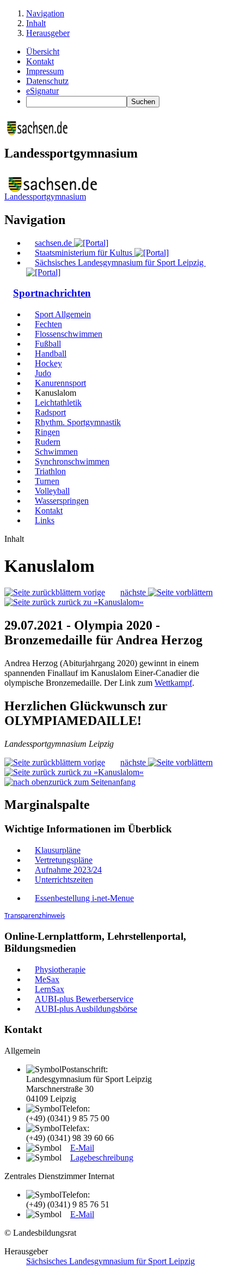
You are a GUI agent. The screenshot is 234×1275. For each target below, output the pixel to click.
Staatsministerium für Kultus (84, 252)
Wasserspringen (62, 500)
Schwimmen (56, 451)
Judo (43, 373)
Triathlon (50, 471)
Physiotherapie (60, 969)
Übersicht (42, 51)
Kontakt (40, 61)
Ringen (47, 432)
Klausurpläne (58, 850)
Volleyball (52, 491)
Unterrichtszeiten (64, 879)
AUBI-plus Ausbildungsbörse (86, 1008)
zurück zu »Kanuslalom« (100, 602)
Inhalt (36, 23)
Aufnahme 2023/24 (68, 869)
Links (44, 520)
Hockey (48, 363)
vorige (93, 592)
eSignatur (42, 90)
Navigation (45, 13)
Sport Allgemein (63, 314)
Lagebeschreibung (101, 1157)
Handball (50, 353)
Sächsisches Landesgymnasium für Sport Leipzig (110, 1261)
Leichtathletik (58, 402)
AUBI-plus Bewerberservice (84, 999)
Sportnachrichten (52, 293)
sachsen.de (54, 242)
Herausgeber (48, 33)
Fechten (48, 324)
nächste (134, 592)
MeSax (47, 979)
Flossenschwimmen (68, 334)
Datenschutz (47, 81)
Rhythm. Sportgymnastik (78, 422)
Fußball (48, 343)
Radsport (50, 412)
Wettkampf (173, 682)
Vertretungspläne (64, 860)
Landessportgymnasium (45, 196)
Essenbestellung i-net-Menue (84, 898)
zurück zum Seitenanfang (92, 782)
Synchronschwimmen (72, 461)
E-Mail (82, 1147)
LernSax (49, 989)
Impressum (45, 71)
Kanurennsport (60, 383)
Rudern (47, 441)
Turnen (47, 481)
